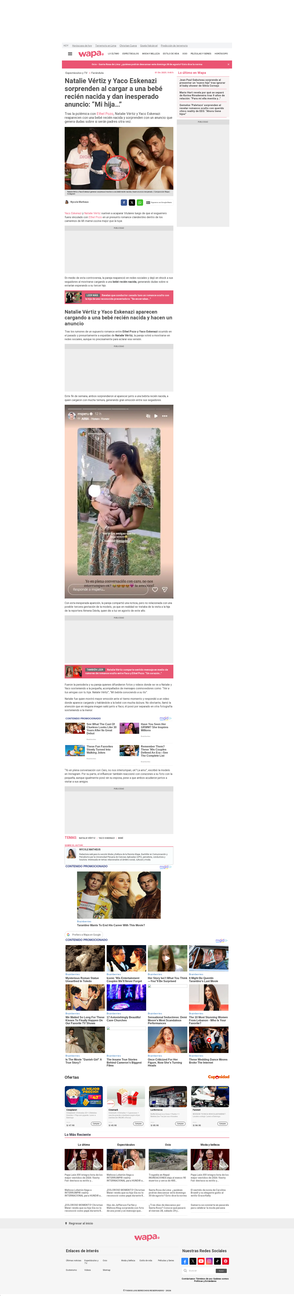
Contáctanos (188, 1279)
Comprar (96, 1124)
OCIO (184, 53)
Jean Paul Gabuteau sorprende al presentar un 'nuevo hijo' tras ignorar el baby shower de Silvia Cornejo (202, 83)
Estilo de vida (146, 1260)
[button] (228, 64)
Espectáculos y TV (76, 72)
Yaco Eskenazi (73, 213)
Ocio (105, 1260)
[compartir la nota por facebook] (124, 202)
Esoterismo (71, 1270)
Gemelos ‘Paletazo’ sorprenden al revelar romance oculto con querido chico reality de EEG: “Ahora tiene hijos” (201, 110)
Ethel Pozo (105, 114)
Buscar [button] (221, 1271)
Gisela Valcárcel (149, 45)
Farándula (97, 72)
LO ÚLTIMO (113, 53)
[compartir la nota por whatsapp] (140, 202)
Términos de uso (204, 1279)
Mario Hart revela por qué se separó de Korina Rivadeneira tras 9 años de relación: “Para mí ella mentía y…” (202, 95)
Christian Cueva (128, 45)
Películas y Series (166, 1260)
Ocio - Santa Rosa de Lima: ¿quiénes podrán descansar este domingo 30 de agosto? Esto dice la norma (147, 64)
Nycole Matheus (79, 202)
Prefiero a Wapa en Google (86, 934)
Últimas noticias (73, 1260)
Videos (87, 1270)
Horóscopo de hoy (82, 45)
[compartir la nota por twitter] (132, 202)
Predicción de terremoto (174, 45)
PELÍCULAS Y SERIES (201, 53)
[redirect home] (91, 54)
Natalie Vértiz (92, 213)
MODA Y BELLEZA (151, 53)
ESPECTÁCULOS (130, 53)
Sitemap (106, 1270)
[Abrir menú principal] (70, 53)
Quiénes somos (221, 1279)
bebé (120, 838)
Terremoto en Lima (105, 45)
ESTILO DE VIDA (171, 53)
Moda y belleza (128, 1260)
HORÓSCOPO (221, 53)
